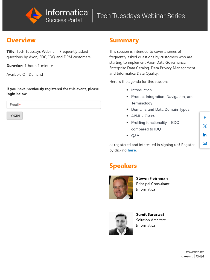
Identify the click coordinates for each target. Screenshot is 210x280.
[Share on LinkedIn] (205, 135)
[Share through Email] (205, 143)
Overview (21, 40)
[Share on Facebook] (205, 117)
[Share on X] (205, 126)
